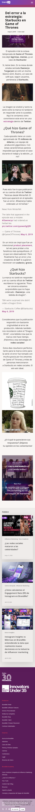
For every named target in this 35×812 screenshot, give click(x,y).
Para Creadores (23, 539)
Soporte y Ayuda (7, 790)
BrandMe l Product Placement (11, 723)
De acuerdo (15, 809)
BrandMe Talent (6, 720)
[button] (32, 2)
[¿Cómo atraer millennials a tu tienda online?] (17, 466)
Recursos (4, 787)
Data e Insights (9, 632)
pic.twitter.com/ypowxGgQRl (16, 226)
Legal (3, 757)
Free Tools (5, 781)
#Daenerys (7, 220)
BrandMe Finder (6, 704)
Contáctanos (6, 754)
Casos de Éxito (6, 744)
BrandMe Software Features (10, 708)
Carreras (4, 751)
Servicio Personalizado (8, 711)
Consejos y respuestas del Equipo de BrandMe (15, 793)
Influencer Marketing (11, 539)
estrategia (9, 121)
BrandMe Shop (6, 717)
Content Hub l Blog (7, 784)
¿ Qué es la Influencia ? (8, 778)
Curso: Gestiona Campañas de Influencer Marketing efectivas (17, 773)
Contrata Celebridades (8, 726)
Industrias (5, 741)
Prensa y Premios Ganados (10, 748)
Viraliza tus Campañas (8, 714)
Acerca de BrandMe (8, 738)
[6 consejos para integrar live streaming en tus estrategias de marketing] (17, 489)
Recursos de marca (7, 760)
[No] (33, 805)
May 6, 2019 (27, 234)
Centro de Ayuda (10, 586)
